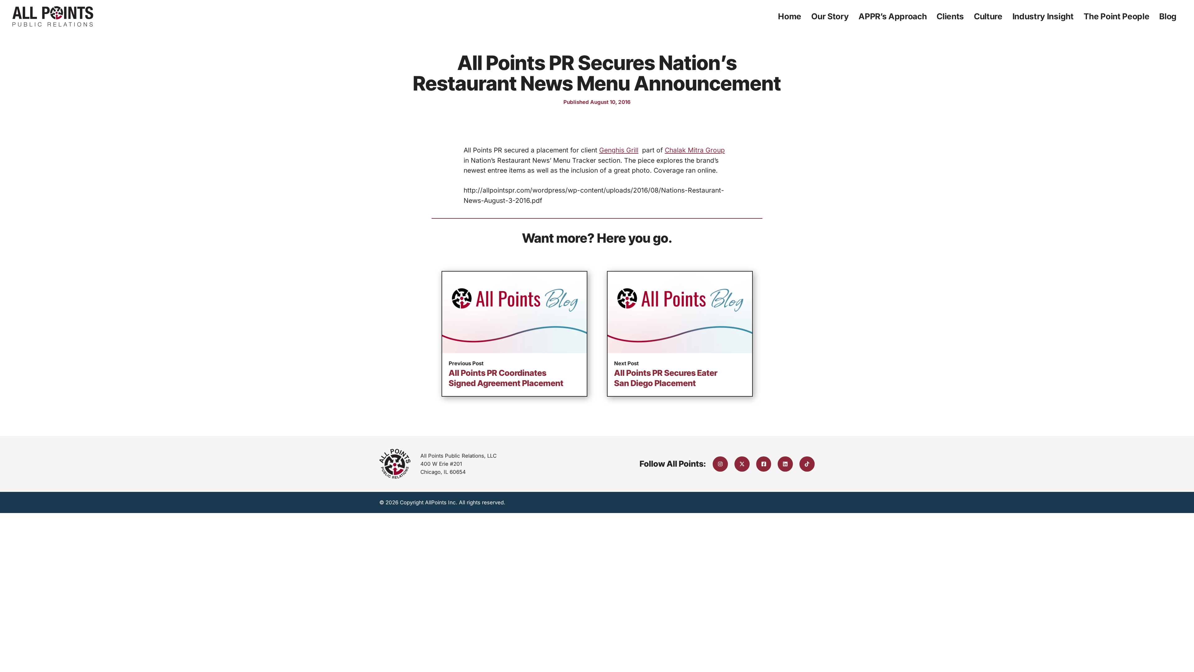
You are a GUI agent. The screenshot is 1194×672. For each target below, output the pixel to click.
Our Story (830, 16)
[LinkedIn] (785, 464)
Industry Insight (1043, 16)
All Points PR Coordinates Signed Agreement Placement (506, 378)
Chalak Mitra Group (695, 150)
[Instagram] (720, 464)
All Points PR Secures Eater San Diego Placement (665, 378)
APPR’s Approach (892, 16)
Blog (1168, 16)
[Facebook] (763, 464)
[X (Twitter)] (742, 464)
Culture (988, 16)
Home (789, 16)
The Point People (1117, 16)
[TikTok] (807, 464)
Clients (950, 16)
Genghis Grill (618, 150)
